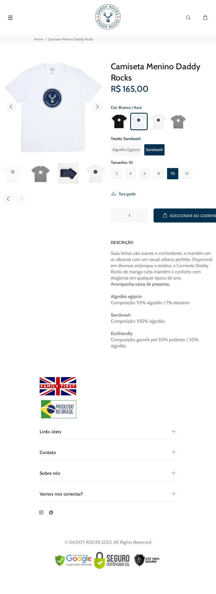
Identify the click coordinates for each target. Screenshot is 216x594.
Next (97, 106)
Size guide (127, 193)
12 (186, 173)
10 (173, 173)
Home (38, 39)
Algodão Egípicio (126, 149)
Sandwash (154, 149)
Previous (11, 106)
